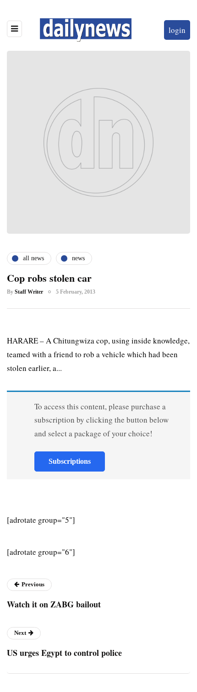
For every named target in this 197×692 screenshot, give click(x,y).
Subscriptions (70, 461)
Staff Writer (29, 292)
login (177, 30)
